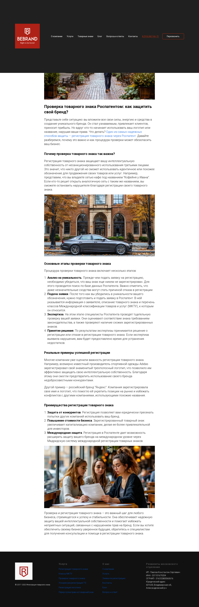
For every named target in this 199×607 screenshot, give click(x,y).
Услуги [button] (70, 36)
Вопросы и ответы (115, 36)
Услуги (105, 574)
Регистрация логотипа (70, 587)
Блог (100, 36)
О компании (56, 36)
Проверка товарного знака (72, 578)
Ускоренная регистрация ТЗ (72, 583)
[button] (173, 36)
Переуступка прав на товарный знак (76, 592)
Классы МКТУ (65, 574)
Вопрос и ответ (109, 592)
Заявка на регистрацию (113, 578)
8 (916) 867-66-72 (150, 36)
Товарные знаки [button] (85, 36)
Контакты (133, 36)
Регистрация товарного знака (73, 569)
